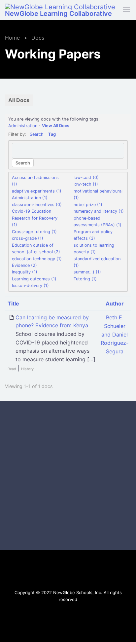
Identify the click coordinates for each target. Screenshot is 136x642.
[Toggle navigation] (127, 10)
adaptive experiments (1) (36, 191)
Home (12, 37)
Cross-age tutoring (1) (34, 231)
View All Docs (55, 125)
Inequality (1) (24, 271)
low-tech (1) (86, 184)
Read (12, 369)
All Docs (18, 100)
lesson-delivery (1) (30, 285)
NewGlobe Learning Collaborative (58, 14)
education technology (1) (37, 258)
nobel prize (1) (88, 204)
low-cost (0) (86, 177)
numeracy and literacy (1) (99, 211)
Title (13, 303)
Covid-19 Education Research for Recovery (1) (34, 218)
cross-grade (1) (27, 238)
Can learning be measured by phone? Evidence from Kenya (52, 321)
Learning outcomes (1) (34, 278)
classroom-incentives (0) (37, 204)
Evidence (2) (24, 265)
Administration (22, 125)
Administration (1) (30, 197)
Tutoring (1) (85, 278)
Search (37, 134)
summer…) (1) (87, 271)
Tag (52, 134)
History (27, 369)
